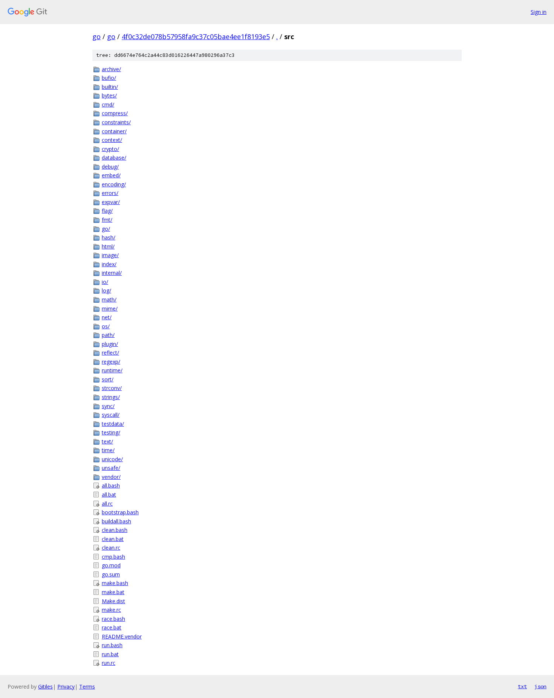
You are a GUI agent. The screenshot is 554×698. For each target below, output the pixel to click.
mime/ (110, 308)
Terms (87, 686)
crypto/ (110, 148)
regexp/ (111, 361)
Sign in (538, 11)
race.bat (111, 627)
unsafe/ (111, 467)
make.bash (115, 583)
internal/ (112, 272)
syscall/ (110, 414)
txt (522, 686)
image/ (110, 255)
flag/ (107, 210)
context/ (112, 139)
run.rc (108, 662)
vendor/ (111, 476)
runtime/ (112, 370)
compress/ (115, 113)
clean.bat (113, 539)
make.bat (113, 592)
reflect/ (110, 352)
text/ (107, 441)
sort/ (107, 379)
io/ (105, 281)
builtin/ (110, 86)
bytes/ (109, 95)
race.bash (113, 618)
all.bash (111, 485)
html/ (108, 246)
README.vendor (122, 636)
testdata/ (113, 423)
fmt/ (107, 219)
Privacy (66, 686)
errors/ (110, 193)
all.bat (109, 494)
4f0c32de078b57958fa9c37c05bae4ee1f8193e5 (196, 36)
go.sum (111, 574)
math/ (109, 299)
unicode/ (112, 459)
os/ (106, 326)
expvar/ (111, 202)
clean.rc (111, 547)
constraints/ (116, 122)
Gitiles (45, 686)
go (96, 36)
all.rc (107, 503)
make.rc (111, 609)
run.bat (110, 654)
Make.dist (113, 601)
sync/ (108, 406)
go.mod (111, 565)
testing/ (111, 432)
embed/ (111, 175)
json (540, 686)
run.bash (112, 645)
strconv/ (112, 388)
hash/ (108, 237)
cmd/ (108, 104)
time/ (108, 450)
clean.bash (114, 529)
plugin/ (110, 343)
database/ (114, 157)
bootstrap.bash (120, 512)
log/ (106, 290)
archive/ (111, 69)
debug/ (110, 166)
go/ (106, 228)
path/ (108, 334)
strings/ (111, 397)
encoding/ (114, 184)
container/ (114, 131)
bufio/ (109, 77)
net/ (107, 317)
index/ (109, 264)
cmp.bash (113, 556)
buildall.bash (116, 521)
